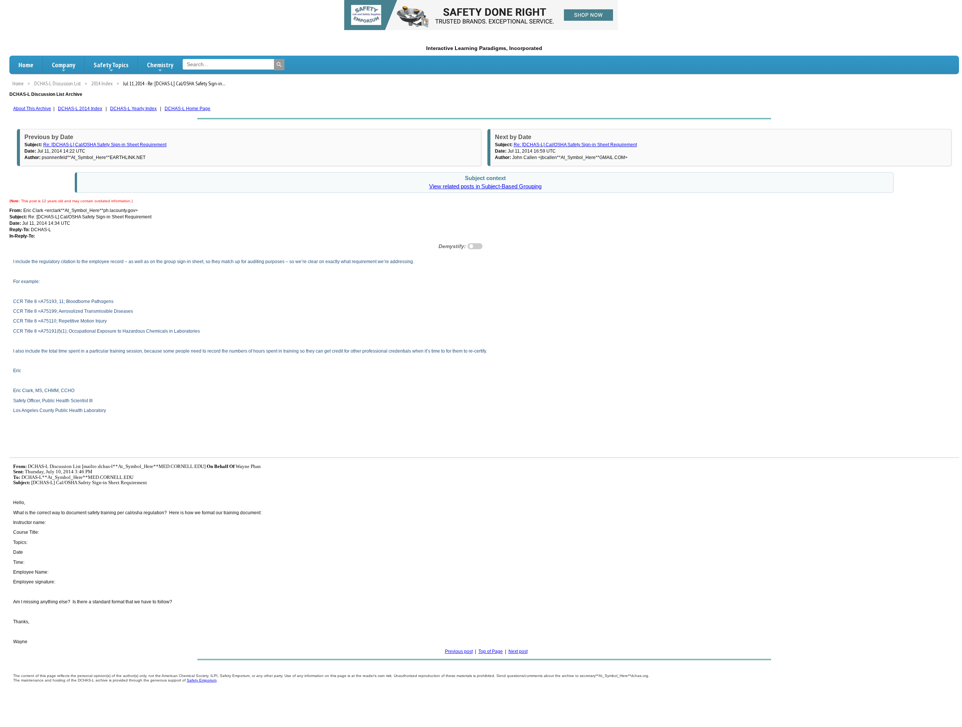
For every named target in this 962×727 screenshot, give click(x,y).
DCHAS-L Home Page (187, 108)
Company (63, 65)
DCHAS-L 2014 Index (80, 108)
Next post (518, 651)
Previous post (459, 651)
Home (25, 65)
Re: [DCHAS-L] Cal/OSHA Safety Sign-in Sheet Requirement (104, 144)
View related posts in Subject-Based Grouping (485, 186)
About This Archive (32, 108)
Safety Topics (111, 65)
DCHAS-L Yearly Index (133, 108)
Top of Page (490, 651)
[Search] (279, 64)
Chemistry (160, 65)
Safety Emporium (201, 680)
